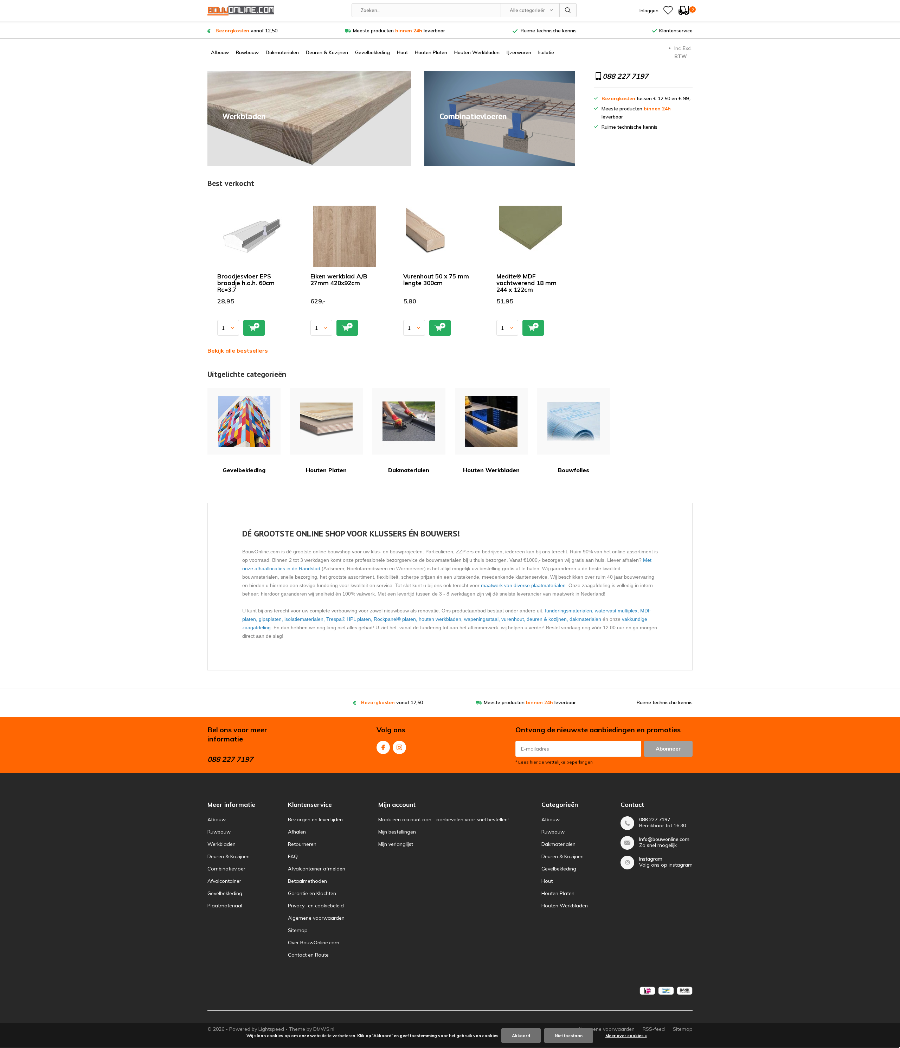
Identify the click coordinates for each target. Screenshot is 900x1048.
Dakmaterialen (282, 52)
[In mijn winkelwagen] (254, 328)
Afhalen (297, 832)
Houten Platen (431, 52)
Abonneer (668, 748)
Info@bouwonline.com (664, 839)
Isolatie (546, 52)
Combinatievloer (226, 869)
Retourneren (302, 844)
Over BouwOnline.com (313, 942)
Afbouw (220, 52)
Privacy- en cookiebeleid (316, 905)
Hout (402, 52)
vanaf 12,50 (246, 30)
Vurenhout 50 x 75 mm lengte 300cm (436, 279)
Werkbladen (221, 844)
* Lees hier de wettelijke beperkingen (554, 762)
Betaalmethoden (307, 881)
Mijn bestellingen (397, 832)
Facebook (383, 747)
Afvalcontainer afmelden (316, 869)
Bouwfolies (573, 470)
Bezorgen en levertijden (315, 819)
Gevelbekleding (372, 52)
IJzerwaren (519, 52)
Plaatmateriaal (224, 905)
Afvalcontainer (224, 881)
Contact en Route (308, 955)
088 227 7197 (654, 820)
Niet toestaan (569, 1035)
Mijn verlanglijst (395, 844)
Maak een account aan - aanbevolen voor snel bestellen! (443, 819)
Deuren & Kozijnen (327, 52)
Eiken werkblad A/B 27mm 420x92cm (338, 279)
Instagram (399, 747)
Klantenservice (676, 30)
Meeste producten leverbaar (399, 30)
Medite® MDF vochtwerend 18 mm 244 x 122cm (526, 282)
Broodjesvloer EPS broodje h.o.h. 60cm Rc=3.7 (246, 282)
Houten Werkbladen (477, 52)
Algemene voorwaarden (316, 918)
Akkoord (521, 1035)
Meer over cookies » (626, 1035)
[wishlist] (668, 10)
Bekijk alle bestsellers (237, 350)
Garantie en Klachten (312, 893)
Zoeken (568, 10)
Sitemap (298, 930)
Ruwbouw (247, 52)
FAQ (293, 856)
